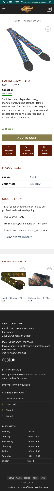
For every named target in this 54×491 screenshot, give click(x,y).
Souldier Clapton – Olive (13, 298)
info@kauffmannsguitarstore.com (34, 2)
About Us (10, 410)
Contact (9, 416)
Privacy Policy (12, 404)
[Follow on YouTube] (13, 360)
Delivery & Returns (15, 398)
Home (16, 21)
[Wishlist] (49, 2)
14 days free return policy (18, 236)
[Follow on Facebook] (4, 360)
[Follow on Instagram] (9, 360)
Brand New (35, 184)
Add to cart (26, 137)
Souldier (34, 177)
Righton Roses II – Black (39, 298)
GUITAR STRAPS (32, 21)
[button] (4, 9)
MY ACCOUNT (27, 483)
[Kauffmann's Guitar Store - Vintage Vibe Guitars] (27, 9)
